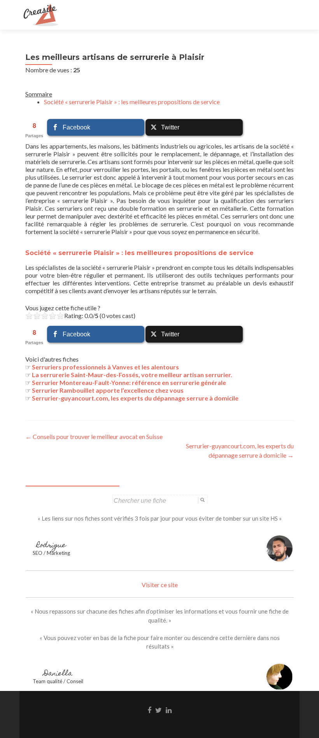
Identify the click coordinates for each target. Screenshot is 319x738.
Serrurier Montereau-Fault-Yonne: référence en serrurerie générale (129, 382)
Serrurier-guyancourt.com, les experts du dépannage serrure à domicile (135, 398)
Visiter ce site (160, 584)
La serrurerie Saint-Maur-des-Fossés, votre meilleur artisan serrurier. (132, 374)
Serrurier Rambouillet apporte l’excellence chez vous (108, 390)
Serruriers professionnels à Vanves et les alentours (105, 367)
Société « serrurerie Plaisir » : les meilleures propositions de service (132, 101)
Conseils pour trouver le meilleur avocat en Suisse (94, 436)
